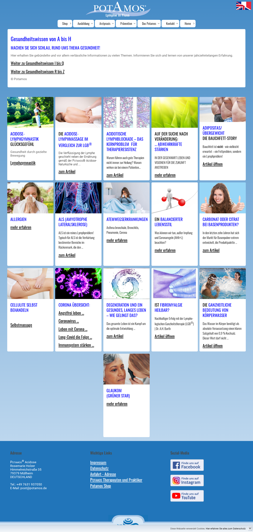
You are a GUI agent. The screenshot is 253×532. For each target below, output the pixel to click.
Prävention (126, 23)
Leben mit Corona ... (73, 329)
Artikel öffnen (213, 164)
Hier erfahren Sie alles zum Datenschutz (226, 528)
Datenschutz (99, 468)
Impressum (98, 462)
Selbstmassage (21, 325)
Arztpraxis (104, 23)
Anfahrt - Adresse (103, 474)
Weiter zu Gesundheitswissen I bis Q (37, 63)
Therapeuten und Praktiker (116, 480)
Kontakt (170, 23)
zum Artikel (67, 171)
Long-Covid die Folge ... (75, 337)
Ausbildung (83, 23)
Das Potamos (149, 23)
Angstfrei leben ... (71, 313)
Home (188, 23)
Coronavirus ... (69, 321)
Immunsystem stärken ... (76, 345)
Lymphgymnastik (22, 162)
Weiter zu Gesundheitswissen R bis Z (37, 71)
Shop (65, 23)
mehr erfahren (165, 175)
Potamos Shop (100, 486)
